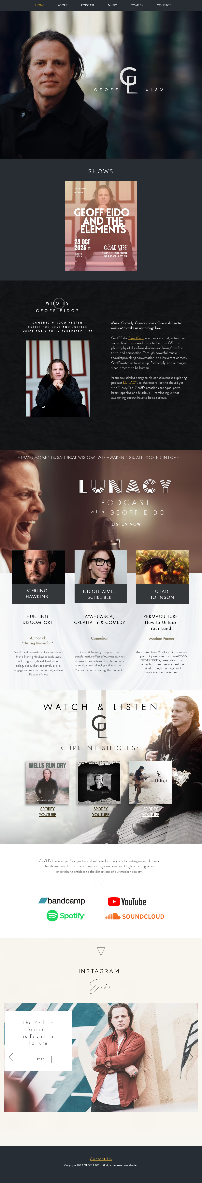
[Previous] (11, 1057)
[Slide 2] (100, 1106)
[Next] (191, 1057)
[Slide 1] (95, 1106)
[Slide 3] (106, 1107)
